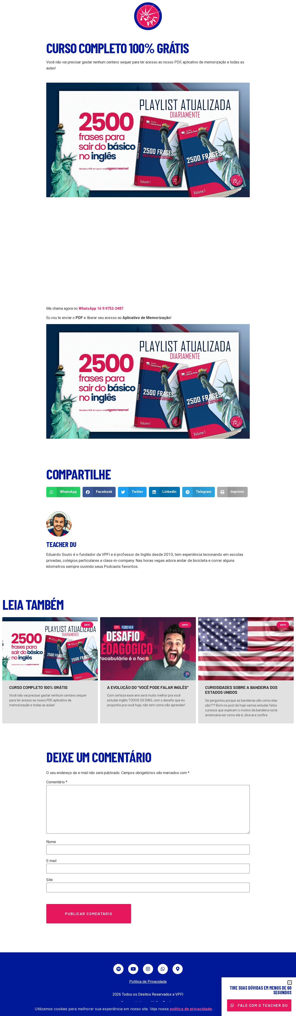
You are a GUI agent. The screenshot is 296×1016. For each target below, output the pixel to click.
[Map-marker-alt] (178, 969)
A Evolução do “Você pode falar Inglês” (147, 687)
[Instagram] (148, 969)
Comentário (56, 782)
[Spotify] (118, 969)
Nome (51, 842)
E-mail (51, 861)
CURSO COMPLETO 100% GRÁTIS (38, 687)
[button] (63, 492)
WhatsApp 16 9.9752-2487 (101, 308)
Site (49, 880)
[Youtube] (133, 969)
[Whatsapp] (163, 969)
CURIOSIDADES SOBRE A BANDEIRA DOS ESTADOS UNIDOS (241, 690)
